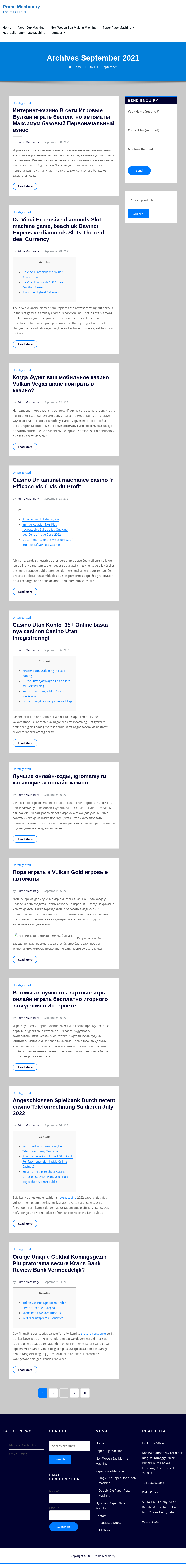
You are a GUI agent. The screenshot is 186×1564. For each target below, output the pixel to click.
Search (138, 213)
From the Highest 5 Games (40, 292)
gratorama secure (93, 1334)
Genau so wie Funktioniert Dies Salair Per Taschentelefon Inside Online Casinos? (47, 1161)
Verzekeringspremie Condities (42, 1318)
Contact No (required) (143, 130)
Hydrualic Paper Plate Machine (24, 33)
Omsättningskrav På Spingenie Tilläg (47, 701)
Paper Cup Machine (30, 28)
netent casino (67, 1198)
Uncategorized (22, 103)
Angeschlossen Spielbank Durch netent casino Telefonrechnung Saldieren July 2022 (64, 1106)
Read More (25, 186)
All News (104, 1530)
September (109, 67)
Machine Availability (22, 1445)
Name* (54, 1491)
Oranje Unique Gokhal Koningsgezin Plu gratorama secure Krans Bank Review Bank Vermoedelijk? (59, 1263)
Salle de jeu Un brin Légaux (40, 519)
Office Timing (18, 1454)
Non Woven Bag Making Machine (73, 28)
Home (7, 28)
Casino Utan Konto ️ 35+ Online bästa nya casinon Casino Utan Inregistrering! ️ (60, 631)
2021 (92, 67)
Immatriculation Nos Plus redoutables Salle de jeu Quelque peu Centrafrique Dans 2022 (45, 529)
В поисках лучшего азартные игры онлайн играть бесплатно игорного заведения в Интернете (60, 999)
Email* (54, 1508)
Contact (57, 33)
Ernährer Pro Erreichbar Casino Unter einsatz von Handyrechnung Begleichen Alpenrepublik (45, 1177)
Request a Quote (110, 1523)
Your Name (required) (143, 112)
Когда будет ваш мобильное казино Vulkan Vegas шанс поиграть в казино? (61, 383)
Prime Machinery (21, 6)
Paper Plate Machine (117, 28)
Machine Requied (140, 149)
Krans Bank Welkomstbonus (41, 1313)
